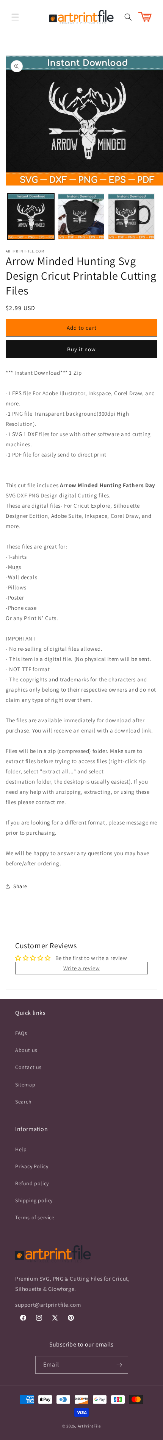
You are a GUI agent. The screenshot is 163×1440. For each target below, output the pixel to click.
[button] (15, 17)
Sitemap (25, 1084)
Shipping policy (34, 1200)
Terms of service (35, 1217)
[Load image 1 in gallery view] (31, 216)
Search (23, 1101)
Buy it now (81, 349)
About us (26, 1050)
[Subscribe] (119, 1365)
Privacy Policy (31, 1166)
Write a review (81, 968)
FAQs (21, 1033)
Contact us (28, 1067)
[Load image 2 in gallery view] (81, 216)
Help (21, 1149)
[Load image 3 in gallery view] (131, 216)
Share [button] (20, 886)
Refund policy (32, 1183)
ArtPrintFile (89, 1426)
